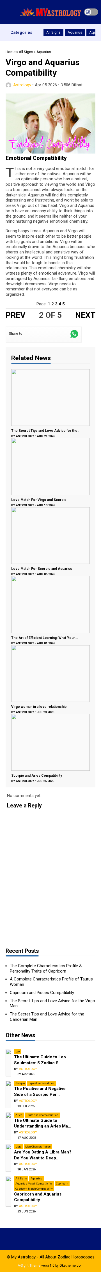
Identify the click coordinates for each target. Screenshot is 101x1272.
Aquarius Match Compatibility (33, 1183)
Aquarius (75, 32)
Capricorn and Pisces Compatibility (42, 992)
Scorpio (20, 1083)
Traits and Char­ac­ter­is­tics (42, 1114)
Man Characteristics (38, 1146)
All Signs (53, 32)
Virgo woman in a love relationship (38, 707)
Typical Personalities (41, 1083)
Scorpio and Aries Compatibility (36, 776)
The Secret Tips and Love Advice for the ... (46, 431)
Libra (18, 1146)
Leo (17, 1051)
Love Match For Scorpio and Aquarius (41, 569)
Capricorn (62, 1183)
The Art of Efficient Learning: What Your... (44, 638)
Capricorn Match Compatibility (34, 1188)
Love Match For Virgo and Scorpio (38, 500)
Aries (18, 1114)
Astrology (22, 84)
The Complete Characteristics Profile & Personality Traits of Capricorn (46, 968)
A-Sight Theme (29, 1265)
